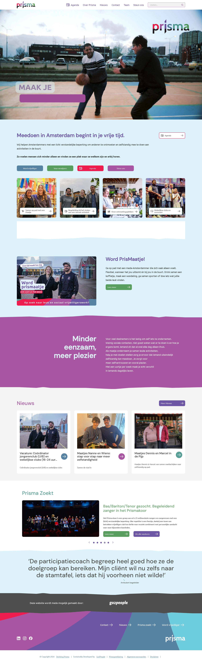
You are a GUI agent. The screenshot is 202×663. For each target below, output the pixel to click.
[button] (89, 542)
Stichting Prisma (62, 657)
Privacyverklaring (116, 657)
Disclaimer (154, 657)
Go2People (100, 657)
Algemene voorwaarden (136, 657)
